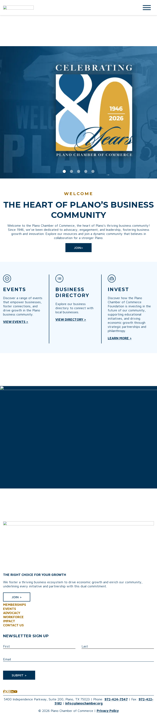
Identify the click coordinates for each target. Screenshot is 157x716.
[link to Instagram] (9, 691)
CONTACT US (13, 625)
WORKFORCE (13, 617)
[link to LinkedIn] (12, 691)
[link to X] (6, 691)
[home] (68, 8)
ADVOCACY (11, 613)
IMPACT (9, 621)
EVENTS (9, 609)
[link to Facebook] (4, 691)
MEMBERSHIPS (14, 604)
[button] (78, 247)
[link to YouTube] (15, 691)
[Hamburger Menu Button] (147, 7)
